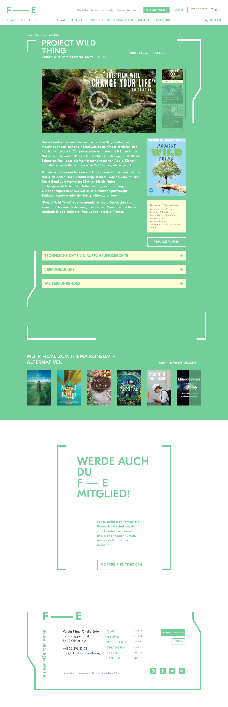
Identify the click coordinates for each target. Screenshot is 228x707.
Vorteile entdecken (121, 565)
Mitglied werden (156, 10)
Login (136, 658)
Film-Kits (131, 10)
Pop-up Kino (99, 20)
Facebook (163, 671)
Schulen (110, 10)
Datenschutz (69, 673)
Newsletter (82, 10)
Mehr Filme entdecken (177, 363)
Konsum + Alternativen (164, 205)
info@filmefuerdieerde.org (81, 653)
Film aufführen (166, 242)
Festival (77, 20)
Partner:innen (97, 10)
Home (29, 35)
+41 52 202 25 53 (75, 648)
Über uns (163, 20)
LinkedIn (182, 671)
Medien (121, 10)
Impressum (84, 673)
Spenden (180, 10)
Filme (61, 20)
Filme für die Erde (21, 20)
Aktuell (145, 20)
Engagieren (123, 20)
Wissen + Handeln (202, 8)
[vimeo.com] (99, 101)
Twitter (172, 671)
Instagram (153, 671)
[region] (174, 101)
